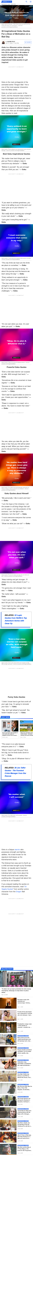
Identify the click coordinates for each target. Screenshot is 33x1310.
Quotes (13, 4)
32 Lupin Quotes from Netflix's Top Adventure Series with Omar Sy (16, 619)
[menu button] (30, 1)
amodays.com (6, 4)
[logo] (6, 2)
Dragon (18, 891)
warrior (17, 849)
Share (29, 42)
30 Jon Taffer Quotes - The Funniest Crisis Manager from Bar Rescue (15, 771)
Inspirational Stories (23, 1035)
